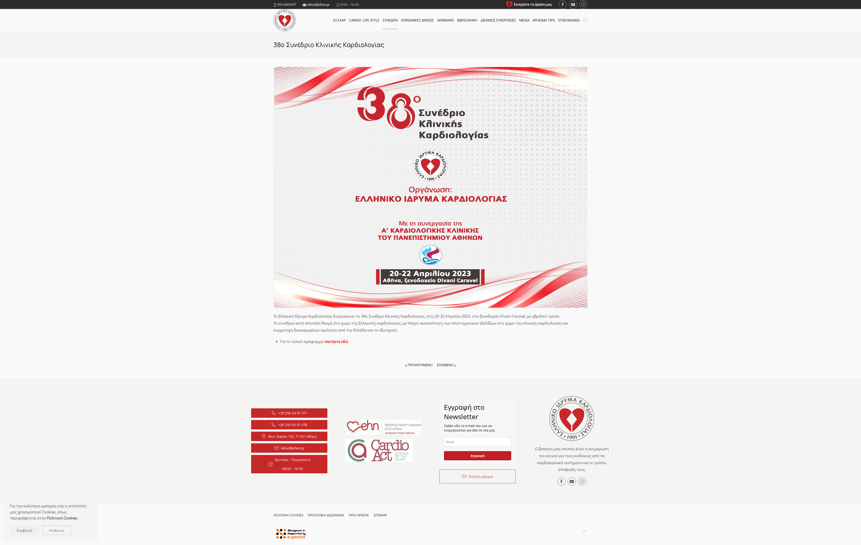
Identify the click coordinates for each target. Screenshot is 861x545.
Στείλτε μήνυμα (481, 476)
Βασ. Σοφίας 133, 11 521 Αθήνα (292, 436)
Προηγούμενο (420, 364)
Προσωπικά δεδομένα (326, 515)
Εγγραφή (478, 456)
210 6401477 (286, 4)
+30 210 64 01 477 (292, 413)
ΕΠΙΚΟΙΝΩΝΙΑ (569, 20)
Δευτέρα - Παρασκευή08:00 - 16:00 (292, 464)
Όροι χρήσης (359, 515)
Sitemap (380, 515)
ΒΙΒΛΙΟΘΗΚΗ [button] (467, 20)
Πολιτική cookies (288, 515)
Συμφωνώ (24, 530)
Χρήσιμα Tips (544, 20)
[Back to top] (584, 531)
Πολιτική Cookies (62, 518)
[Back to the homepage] (285, 20)
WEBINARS (445, 20)
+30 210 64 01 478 (292, 424)
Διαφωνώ (56, 530)
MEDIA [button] (524, 20)
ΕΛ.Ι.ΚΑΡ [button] (339, 20)
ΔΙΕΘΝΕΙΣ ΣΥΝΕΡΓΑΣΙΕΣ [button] (498, 20)
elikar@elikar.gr (318, 4)
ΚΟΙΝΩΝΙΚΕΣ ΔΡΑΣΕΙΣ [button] (417, 20)
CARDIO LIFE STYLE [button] (364, 20)
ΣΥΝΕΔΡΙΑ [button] (390, 20)
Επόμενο (445, 364)
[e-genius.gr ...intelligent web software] (290, 533)
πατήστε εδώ (336, 341)
